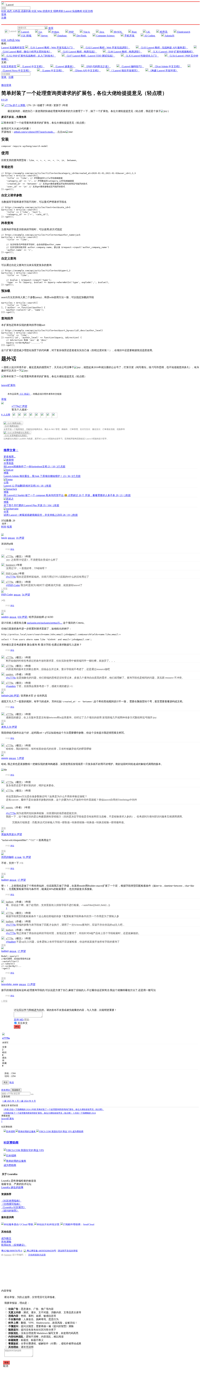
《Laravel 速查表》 (64, 66)
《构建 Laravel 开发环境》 (163, 70)
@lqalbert (11, 941)
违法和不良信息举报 (68, 1250)
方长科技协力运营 (37, 1254)
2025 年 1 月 (11, 1101)
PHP (71, 32)
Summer (8, 1254)
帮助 (26, 1019)
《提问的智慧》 (10, 1210)
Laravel (25, 32)
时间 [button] (3, 526)
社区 (4, 11)
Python (55, 32)
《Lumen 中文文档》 (52, 70)
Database (62, 35)
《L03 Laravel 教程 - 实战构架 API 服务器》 (163, 47)
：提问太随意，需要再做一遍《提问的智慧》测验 (41, 1326)
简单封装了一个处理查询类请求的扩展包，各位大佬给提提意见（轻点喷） (67, 1109)
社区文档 (88, 11)
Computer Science (105, 35)
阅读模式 (16, 1090)
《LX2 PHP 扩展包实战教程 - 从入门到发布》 (30, 55)
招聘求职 (58, 11)
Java (102, 32)
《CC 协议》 (25, 394)
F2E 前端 (26, 35)
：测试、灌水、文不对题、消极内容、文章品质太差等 (44, 1312)
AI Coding (150, 35)
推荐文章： (11, 450)
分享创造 (9, 463)
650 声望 (23, 617)
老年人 (5, 727)
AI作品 (17, 11)
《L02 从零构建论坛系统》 (16, 435)
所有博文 (6, 1090)
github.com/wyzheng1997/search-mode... (34, 132)
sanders (5, 616)
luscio (4, 537)
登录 (3, 14)
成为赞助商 (77, 1131)
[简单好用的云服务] (26, 1131)
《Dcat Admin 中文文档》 (167, 66)
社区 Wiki (37, 11)
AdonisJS (169, 35)
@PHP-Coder (13, 585)
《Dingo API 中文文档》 (87, 70)
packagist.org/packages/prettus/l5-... (44, 622)
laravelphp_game (9, 984)
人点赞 (5, 414)
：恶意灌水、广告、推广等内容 (31, 1309)
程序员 (163, 32)
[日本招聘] (10, 1131)
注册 (3, 17)
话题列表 (26, 11)
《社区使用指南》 (11, 1200)
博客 (6, 472)
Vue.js (86, 32)
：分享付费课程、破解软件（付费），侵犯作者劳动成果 (44, 1343)
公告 (6, 482)
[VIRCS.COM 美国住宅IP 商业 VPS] (54, 1131)
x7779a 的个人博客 (15, 105)
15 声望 (31, 984)
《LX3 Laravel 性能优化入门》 (141, 55)
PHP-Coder (12, 573)
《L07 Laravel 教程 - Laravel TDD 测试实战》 (90, 55)
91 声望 (27, 857)
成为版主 (6, 1238)
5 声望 (20, 758)
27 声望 (23, 406)
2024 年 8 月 (27, 1101)
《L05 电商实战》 (12, 426)
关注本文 (23, 1023)
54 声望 (26, 594)
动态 (10, 11)
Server (44, 35)
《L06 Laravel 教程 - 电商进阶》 (124, 51)
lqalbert (5, 879)
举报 (5, 588)
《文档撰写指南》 (11, 1204)
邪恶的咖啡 (7, 857)
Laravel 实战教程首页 (13, 47)
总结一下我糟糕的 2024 (17, 1109)
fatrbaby (5, 695)
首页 (50, 28)
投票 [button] (9, 526)
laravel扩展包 (8, 385)
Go (40, 32)
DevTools (81, 35)
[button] (32, 1094)
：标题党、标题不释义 (25, 1340)
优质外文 (48, 11)
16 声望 (20, 538)
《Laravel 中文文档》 (32, 66)
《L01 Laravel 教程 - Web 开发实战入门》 (51, 47)
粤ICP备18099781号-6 (11, 1250)
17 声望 (22, 880)
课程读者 (11, 538)
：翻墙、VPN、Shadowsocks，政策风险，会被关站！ (42, 1322)
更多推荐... (10, 456)
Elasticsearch (183, 32)
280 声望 (14, 695)
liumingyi (11, 565)
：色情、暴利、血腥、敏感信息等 (32, 1316)
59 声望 (13, 727)
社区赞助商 (11, 1142)
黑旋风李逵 (7, 834)
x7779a (15, 406)
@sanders (11, 686)
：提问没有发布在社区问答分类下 (32, 1329)
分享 (6, 511)
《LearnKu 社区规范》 (13, 1207)
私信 (11, 1082)
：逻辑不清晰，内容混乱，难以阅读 (36, 1336)
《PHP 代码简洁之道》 (97, 66)
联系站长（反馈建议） (13, 1245)
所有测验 (6, 1241)
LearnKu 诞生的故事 (12, 1187)
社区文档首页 (9, 66)
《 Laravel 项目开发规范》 (124, 70)
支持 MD (19, 1019)
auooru (4, 758)
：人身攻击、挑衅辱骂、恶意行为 (33, 1319)
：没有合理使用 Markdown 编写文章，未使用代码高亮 (43, 1333)
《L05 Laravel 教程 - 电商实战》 (79, 51)
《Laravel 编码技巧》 (132, 66)
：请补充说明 (20, 1347)
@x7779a (11, 576)
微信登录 (6, 85)
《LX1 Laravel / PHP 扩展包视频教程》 (172, 51)
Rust (134, 32)
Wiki (17, 40)
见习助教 (18, 857)
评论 (12, 549)
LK (148, 32)
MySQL (118, 32)
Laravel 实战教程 (73, 11)
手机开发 (129, 35)
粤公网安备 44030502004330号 (41, 1250)
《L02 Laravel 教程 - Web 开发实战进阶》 (107, 47)
